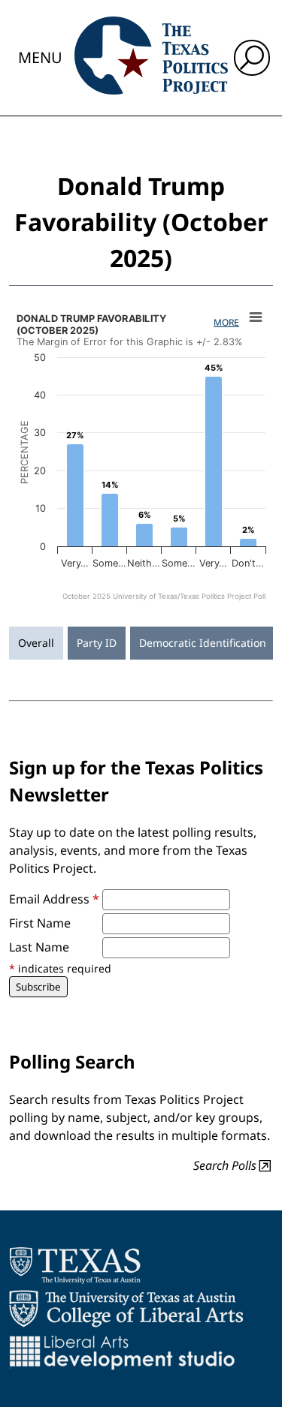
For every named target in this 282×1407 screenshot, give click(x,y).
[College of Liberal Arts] (126, 1308)
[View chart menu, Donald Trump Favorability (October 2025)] (255, 317)
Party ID (97, 643)
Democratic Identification (202, 643)
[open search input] (252, 58)
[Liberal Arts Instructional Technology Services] (122, 1352)
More (226, 322)
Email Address (54, 899)
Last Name (39, 947)
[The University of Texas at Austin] (75, 1265)
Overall (36, 643)
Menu (40, 57)
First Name (40, 923)
